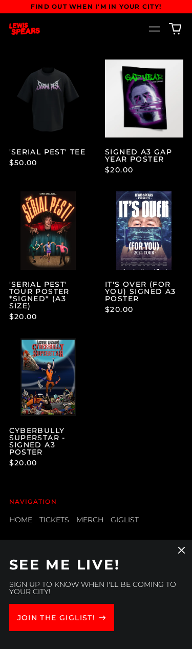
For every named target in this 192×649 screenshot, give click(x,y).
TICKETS (54, 519)
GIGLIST (125, 519)
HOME (20, 519)
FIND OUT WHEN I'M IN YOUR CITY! (96, 6)
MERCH (89, 519)
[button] (175, 29)
